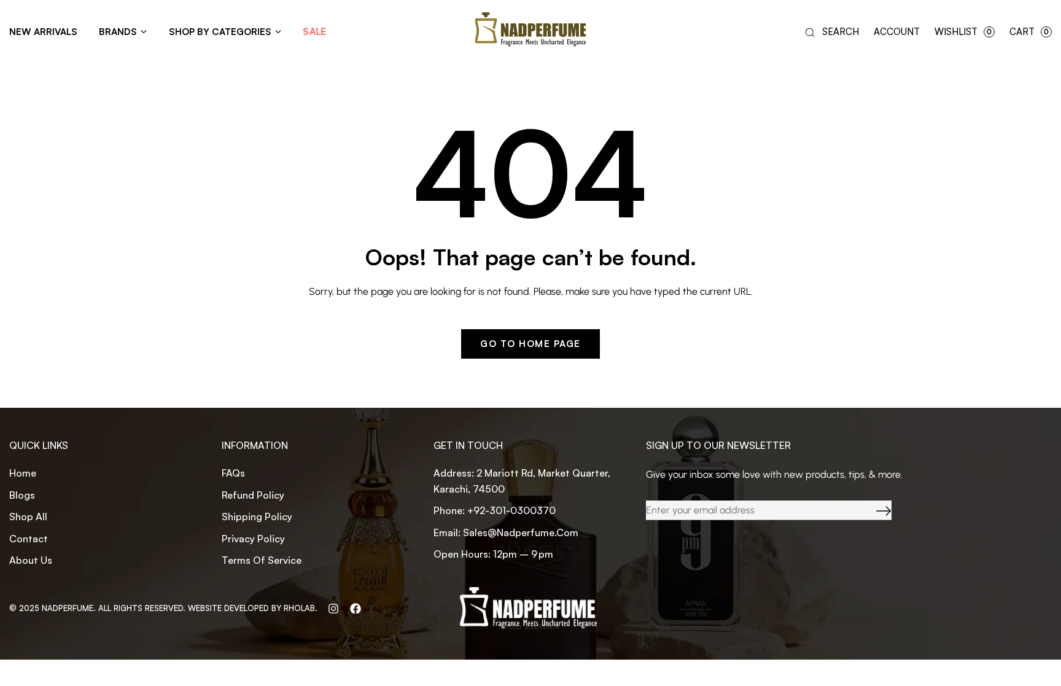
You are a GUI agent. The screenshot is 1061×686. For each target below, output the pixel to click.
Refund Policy (253, 495)
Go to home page (530, 343)
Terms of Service (261, 560)
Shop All (28, 516)
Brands (118, 31)
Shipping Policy (257, 516)
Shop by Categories (220, 31)
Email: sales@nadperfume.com (505, 532)
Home (22, 473)
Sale (315, 32)
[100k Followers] (333, 608)
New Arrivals (43, 31)
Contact (28, 538)
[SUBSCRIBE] (874, 511)
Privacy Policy (253, 538)
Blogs (22, 495)
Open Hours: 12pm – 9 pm (493, 554)
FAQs (233, 473)
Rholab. (300, 608)
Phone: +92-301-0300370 (494, 510)
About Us (30, 560)
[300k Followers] (355, 608)
